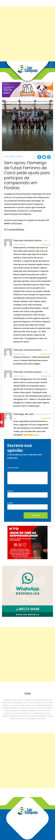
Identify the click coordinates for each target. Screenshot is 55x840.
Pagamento (15, 711)
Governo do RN (30, 705)
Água (33, 719)
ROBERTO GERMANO (9, 716)
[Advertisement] (27, 33)
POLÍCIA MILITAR (21, 713)
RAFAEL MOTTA (42, 713)
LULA (28, 708)
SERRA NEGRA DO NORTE (44, 716)
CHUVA (30, 703)
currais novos (14, 705)
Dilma (22, 705)
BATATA (5, 703)
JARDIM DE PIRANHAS (10, 708)
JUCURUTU (22, 708)
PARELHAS (31, 711)
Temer (12, 719)
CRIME (50, 703)
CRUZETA (5, 705)
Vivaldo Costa (24, 719)
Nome (10, 490)
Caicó (10, 703)
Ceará (24, 703)
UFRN (17, 719)
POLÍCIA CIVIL (10, 713)
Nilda (45, 708)
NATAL (40, 708)
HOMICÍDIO (41, 705)
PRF (35, 713)
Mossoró (34, 708)
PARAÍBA (24, 711)
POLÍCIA (48, 711)
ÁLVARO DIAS (40, 719)
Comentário (13, 467)
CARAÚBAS (17, 703)
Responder (46, 244)
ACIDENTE (6, 700)
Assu (50, 700)
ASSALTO (20, 700)
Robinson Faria (23, 716)
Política (30, 713)
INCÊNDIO (49, 705)
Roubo (31, 716)
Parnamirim (40, 711)
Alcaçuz (14, 700)
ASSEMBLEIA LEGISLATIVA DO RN (36, 700)
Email (10, 502)
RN (49, 713)
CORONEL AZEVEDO (40, 703)
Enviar (35, 515)
